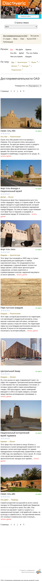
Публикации (8, 42)
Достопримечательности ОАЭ (15, 36)
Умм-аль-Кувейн (16, 56)
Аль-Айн (13, 53)
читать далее (6, 156)
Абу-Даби (19, 49)
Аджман (28, 49)
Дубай (21, 53)
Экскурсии (34, 36)
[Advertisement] (21, 547)
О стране (6, 39)
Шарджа (28, 56)
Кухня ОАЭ (31, 39)
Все (11, 49)
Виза (15, 39)
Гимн (22, 39)
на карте (38, 131)
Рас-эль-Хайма (32, 53)
